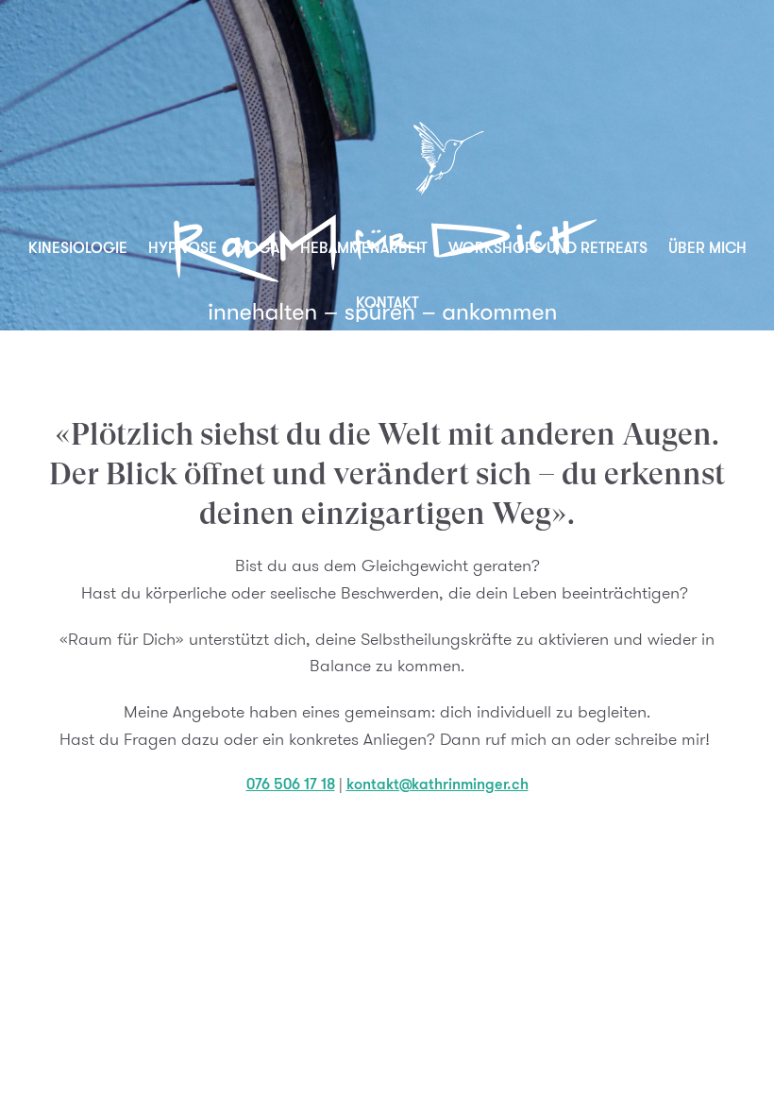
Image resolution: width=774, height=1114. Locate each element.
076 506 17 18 (290, 784)
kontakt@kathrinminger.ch (437, 784)
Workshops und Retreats (548, 248)
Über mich (707, 248)
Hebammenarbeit (364, 248)
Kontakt (387, 302)
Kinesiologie (77, 248)
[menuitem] (78, 248)
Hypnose (182, 248)
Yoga (258, 248)
